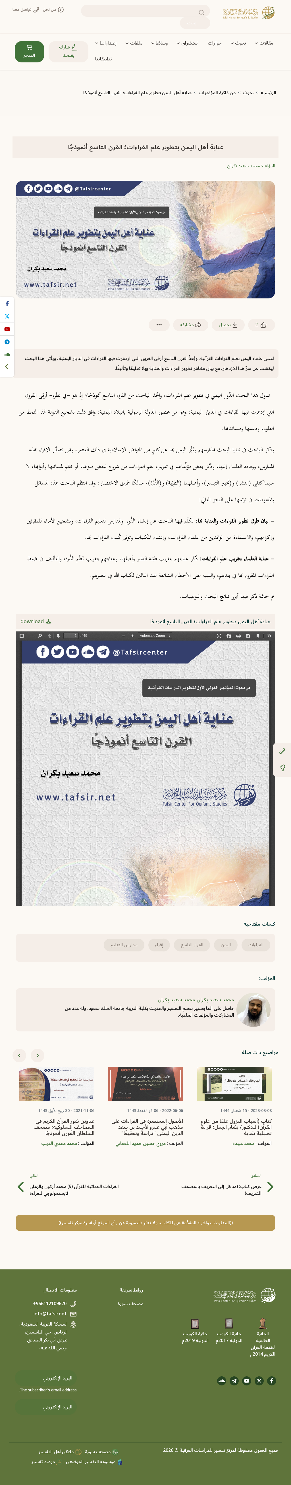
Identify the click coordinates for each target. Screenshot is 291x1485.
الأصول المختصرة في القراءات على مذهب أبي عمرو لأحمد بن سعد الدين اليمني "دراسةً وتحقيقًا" (147, 1127)
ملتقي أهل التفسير (56, 1452)
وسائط (162, 43)
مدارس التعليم (124, 945)
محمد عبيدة (243, 1143)
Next (37, 1055)
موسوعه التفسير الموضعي (91, 1462)
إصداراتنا (108, 43)
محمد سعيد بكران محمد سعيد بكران (196, 1000)
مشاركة (187, 325)
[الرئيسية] (248, 13)
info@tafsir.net (51, 1314)
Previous (19, 1055)
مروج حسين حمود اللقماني (140, 1143)
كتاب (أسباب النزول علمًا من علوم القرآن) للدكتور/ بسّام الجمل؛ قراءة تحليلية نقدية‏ (236, 1127)
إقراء (159, 945)
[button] (159, 325)
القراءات (255, 945)
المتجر (29, 55)
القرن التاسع (192, 945)
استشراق (190, 43)
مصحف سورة (130, 1304)
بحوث (240, 43)
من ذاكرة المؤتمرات (217, 93)
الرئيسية (268, 93)
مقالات (266, 43)
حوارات (215, 43)
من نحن (50, 9)
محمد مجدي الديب (59, 1143)
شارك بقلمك (66, 51)
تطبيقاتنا (103, 59)
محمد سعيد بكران (243, 166)
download (32, 621)
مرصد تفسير (43, 1462)
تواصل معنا (23, 9)
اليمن (226, 945)
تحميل (225, 325)
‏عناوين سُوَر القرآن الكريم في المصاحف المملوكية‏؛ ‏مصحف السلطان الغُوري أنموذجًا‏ (64, 1127)
